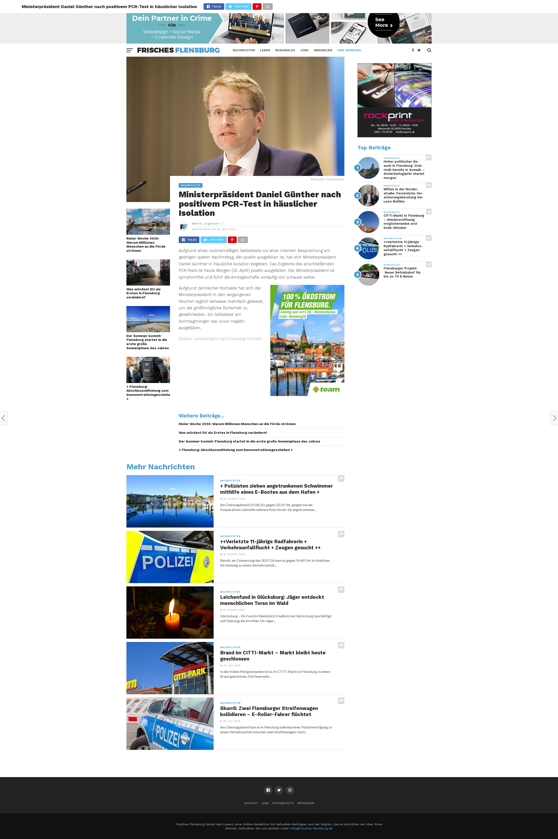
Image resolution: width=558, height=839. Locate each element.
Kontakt (251, 803)
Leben (265, 50)
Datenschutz (283, 803)
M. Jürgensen (209, 223)
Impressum (305, 803)
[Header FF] (279, 42)
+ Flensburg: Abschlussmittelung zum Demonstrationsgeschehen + (148, 393)
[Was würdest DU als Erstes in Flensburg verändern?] (148, 284)
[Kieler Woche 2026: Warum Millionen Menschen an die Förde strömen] (148, 233)
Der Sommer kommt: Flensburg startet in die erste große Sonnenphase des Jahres (147, 342)
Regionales (285, 50)
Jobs (304, 50)
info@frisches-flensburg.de (311, 828)
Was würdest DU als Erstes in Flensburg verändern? (143, 293)
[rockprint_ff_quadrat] (394, 136)
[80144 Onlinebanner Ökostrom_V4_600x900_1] (307, 394)
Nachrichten (244, 50)
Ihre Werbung (349, 50)
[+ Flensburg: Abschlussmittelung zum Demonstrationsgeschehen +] (148, 382)
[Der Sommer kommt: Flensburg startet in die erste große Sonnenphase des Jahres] (148, 331)
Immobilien (323, 50)
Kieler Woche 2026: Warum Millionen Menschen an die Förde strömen (145, 245)
